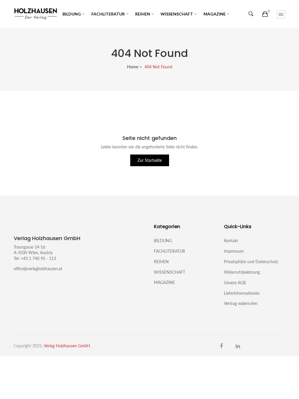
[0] (265, 14)
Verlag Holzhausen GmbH (67, 345)
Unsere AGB (235, 282)
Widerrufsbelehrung (242, 272)
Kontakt (231, 240)
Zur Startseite (150, 160)
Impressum (234, 251)
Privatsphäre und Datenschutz (251, 261)
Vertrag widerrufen (241, 303)
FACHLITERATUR (108, 13)
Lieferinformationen (242, 293)
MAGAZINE (215, 13)
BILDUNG (71, 13)
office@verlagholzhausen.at (38, 268)
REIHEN (142, 13)
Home (132, 66)
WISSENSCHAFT (177, 13)
